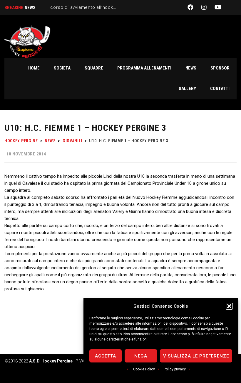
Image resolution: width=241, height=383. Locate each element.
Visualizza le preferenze (196, 356)
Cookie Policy (144, 369)
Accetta (105, 356)
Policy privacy (175, 369)
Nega (140, 356)
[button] (229, 306)
